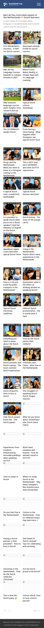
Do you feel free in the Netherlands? (11, 513)
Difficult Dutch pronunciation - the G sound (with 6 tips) (31, 312)
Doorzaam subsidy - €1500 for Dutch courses (32, 49)
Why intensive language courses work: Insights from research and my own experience (12, 107)
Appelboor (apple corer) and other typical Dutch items (12, 252)
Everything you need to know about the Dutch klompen (10, 342)
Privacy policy (34, 625)
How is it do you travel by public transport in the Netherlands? (10, 286)
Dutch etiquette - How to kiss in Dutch (11, 393)
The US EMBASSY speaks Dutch (11, 130)
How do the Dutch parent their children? (31, 341)
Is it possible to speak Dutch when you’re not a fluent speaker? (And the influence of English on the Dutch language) (12, 225)
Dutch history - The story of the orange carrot (31, 220)
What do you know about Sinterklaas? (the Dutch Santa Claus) (31, 421)
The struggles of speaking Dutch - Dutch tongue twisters (30, 395)
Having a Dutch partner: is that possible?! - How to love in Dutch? (12, 542)
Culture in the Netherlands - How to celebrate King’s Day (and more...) (31, 516)
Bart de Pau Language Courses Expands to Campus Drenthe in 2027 (12, 73)
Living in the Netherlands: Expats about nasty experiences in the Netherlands (31, 254)
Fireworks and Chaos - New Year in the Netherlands (32, 365)
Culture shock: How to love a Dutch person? (31, 598)
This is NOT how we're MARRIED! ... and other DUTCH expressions (31, 166)
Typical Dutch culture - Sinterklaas (29, 105)
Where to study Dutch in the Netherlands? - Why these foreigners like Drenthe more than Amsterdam (31, 483)
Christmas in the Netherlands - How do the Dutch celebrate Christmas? (11, 574)
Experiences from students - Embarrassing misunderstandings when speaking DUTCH (12, 454)
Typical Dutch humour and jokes (31, 192)
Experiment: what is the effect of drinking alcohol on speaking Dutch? (32, 286)
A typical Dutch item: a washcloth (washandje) (11, 194)
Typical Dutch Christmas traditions (9, 311)
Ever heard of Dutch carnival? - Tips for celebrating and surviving (32, 542)
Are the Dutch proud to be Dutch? (31, 570)
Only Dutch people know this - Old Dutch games (11, 419)
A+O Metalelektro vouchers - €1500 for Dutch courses (11, 49)
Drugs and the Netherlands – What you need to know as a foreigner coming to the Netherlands (12, 169)
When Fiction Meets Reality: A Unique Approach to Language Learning (30, 74)
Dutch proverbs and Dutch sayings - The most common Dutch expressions (12, 366)
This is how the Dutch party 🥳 (10, 596)
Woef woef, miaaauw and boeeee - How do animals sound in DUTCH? (30, 452)
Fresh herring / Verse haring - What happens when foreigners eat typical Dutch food (31, 134)
